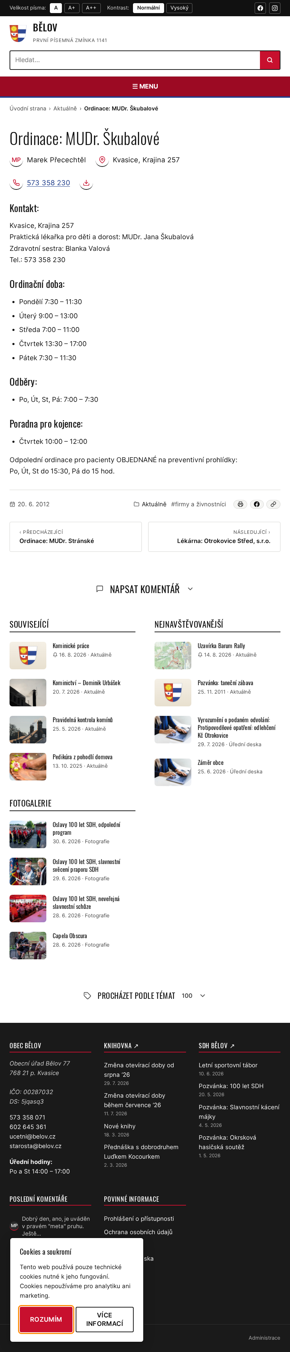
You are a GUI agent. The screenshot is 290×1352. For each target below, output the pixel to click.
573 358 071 (27, 1117)
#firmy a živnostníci (198, 504)
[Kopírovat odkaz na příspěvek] (273, 504)
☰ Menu (145, 86)
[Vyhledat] (270, 60)
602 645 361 (28, 1126)
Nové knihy (119, 1126)
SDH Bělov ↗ (217, 1045)
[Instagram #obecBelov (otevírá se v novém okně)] (274, 8)
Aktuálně (65, 108)
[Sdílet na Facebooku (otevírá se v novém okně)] (257, 504)
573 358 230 (48, 183)
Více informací (104, 1319)
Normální (148, 8)
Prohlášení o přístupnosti (139, 1218)
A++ (91, 8)
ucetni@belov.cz (33, 1136)
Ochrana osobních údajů (138, 1232)
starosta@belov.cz (36, 1145)
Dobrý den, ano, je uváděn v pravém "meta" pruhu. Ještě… (56, 1226)
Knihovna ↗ (121, 1045)
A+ (71, 8)
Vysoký (179, 8)
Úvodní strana (28, 108)
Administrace (264, 1338)
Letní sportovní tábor (228, 1065)
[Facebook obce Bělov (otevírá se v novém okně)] (260, 8)
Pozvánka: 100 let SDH (231, 1086)
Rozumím (46, 1319)
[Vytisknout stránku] (240, 504)
